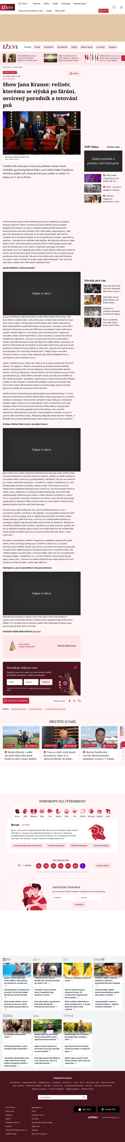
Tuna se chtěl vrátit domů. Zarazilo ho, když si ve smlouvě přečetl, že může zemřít (60, 757)
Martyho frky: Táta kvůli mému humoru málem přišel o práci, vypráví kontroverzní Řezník (46, 1037)
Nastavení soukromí (39, 1134)
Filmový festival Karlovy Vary (30, 10)
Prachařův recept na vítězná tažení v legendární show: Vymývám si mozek (45, 992)
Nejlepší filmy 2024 (29, 1082)
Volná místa (9, 1111)
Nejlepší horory (44, 1082)
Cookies (8, 1126)
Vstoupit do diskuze (17, 701)
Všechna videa (113, 147)
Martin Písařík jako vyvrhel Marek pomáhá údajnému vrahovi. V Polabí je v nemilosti (98, 757)
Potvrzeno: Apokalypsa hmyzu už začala (77, 979)
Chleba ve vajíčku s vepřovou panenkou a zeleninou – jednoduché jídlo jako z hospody (107, 980)
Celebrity (36, 3)
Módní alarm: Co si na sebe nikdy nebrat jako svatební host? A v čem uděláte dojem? (110, 59)
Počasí (82, 1082)
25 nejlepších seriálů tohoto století (15, 1035)
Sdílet (74, 74)
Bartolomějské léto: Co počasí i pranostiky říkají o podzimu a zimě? (77, 1037)
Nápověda (35, 1126)
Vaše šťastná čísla (60, 860)
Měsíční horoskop (79, 846)
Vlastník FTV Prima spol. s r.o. (16, 1130)
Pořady (49, 10)
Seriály (55, 3)
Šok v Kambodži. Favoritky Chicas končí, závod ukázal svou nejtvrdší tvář (111, 322)
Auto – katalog (18, 1086)
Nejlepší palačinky (72, 1089)
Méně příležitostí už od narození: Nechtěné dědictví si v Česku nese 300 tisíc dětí (28, 59)
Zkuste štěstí (103, 866)
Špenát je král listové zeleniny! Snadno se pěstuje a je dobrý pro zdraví (77, 1048)
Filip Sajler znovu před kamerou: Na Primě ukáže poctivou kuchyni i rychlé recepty (111, 300)
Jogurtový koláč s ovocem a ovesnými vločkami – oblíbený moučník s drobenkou (106, 1004)
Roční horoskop (101, 846)
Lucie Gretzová (9, 79)
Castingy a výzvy (38, 1115)
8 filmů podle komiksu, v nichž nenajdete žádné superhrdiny (15, 1047)
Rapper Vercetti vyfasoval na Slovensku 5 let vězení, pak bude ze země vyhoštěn (47, 1048)
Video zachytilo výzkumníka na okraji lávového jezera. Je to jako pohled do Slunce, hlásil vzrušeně (77, 1005)
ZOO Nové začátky (108, 1082)
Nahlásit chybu (11, 1134)
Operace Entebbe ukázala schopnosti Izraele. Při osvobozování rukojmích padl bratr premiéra (76, 994)
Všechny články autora (66, 645)
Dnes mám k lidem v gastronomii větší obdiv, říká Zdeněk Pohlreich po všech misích (47, 1004)
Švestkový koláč (87, 1089)
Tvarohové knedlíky (56, 1089)
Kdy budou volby (92, 1082)
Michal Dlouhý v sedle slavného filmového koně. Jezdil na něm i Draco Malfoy (21, 755)
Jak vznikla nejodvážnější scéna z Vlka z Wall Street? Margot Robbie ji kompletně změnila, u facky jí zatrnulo (16, 1062)
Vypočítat (79, 905)
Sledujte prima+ (80, 3)
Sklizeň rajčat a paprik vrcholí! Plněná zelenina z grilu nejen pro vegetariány (77, 1060)
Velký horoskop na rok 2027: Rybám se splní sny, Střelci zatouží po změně (68, 58)
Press (34, 1111)
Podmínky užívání (12, 1122)
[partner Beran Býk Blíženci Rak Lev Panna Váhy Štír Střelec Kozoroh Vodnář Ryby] (92, 898)
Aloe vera (88, 1086)
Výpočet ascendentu (39, 1089)
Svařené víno (58, 1086)
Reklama (8, 1115)
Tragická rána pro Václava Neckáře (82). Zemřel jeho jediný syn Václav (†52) (47, 980)
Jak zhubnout (15, 1082)
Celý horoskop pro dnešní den (27, 846)
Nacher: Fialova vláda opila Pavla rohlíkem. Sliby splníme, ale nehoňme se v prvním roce (15, 980)
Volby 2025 (47, 1086)
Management (37, 1107)
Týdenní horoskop (56, 846)
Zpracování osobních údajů (42, 1122)
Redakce (35, 1130)
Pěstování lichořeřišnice (103, 1086)
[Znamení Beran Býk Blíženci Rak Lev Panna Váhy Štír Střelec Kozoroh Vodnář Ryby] (31, 682)
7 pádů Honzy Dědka (33, 1086)
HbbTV (8, 1119)
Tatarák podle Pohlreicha (73, 1086)
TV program (56, 1082)
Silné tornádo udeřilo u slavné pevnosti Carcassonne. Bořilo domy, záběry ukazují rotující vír (16, 1004)
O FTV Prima (10, 1107)
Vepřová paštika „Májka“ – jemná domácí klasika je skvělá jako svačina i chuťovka (107, 992)
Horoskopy (66, 3)
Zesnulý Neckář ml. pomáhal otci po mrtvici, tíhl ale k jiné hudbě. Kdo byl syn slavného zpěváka (16, 992)
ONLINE (36, 631)
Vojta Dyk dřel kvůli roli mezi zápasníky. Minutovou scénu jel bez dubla (112, 289)
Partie (75, 1082)
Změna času (67, 1082)
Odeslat (46, 682)
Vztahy (46, 3)
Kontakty (35, 1119)
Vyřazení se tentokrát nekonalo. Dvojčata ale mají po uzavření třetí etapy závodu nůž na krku (112, 311)
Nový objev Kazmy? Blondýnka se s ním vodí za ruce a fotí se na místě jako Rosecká (47, 1060)
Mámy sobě (60, 10)
